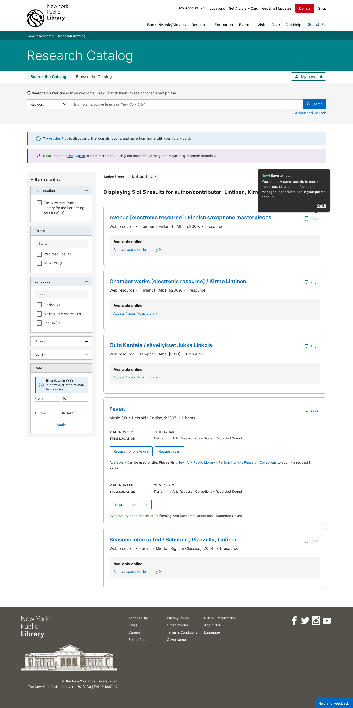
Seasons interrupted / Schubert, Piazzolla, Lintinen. (174, 539)
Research (200, 24)
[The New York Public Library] (47, 15)
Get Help (293, 24)
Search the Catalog (48, 76)
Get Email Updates (277, 8)
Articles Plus (58, 138)
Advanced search (310, 113)
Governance (176, 639)
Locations (217, 8)
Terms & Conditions (182, 632)
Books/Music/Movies (166, 24)
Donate (304, 8)
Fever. (117, 409)
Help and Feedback (333, 703)
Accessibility (138, 618)
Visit (261, 24)
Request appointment (130, 505)
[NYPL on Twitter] (305, 620)
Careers (134, 632)
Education (223, 24)
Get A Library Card (243, 8)
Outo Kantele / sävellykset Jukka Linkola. (161, 345)
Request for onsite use (131, 451)
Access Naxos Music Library (135, 249)
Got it (321, 206)
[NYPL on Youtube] (326, 620)
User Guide (76, 156)
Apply (61, 424)
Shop (322, 8)
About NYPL (213, 625)
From (39, 398)
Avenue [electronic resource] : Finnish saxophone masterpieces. (191, 217)
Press (132, 625)
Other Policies (178, 625)
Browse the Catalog (94, 76)
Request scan (169, 451)
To (64, 398)
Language (212, 632)
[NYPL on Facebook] (294, 620)
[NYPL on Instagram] (315, 620)
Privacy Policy (178, 618)
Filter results (45, 179)
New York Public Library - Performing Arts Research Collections (227, 462)
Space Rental (138, 639)
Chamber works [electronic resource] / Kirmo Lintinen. (179, 281)
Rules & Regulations (219, 618)
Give (275, 24)
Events (245, 24)
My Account (188, 8)
